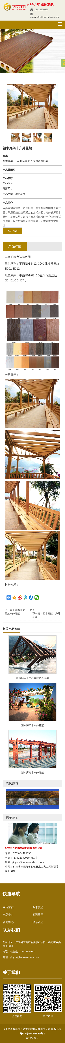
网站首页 (8, 907)
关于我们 (37, 907)
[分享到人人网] (31, 597)
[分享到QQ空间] (14, 597)
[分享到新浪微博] (20, 597)
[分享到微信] (36, 597)
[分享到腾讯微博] (25, 597)
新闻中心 (8, 922)
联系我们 (37, 922)
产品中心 (8, 914)
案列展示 (37, 914)
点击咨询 (12, 230)
